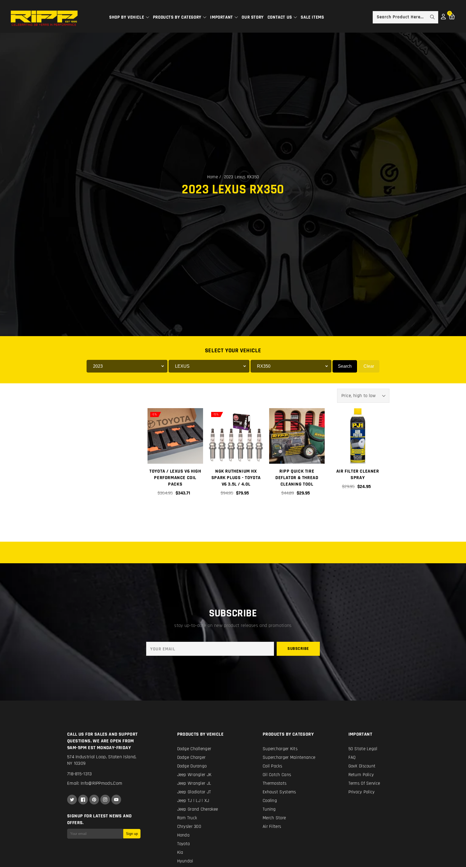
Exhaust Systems (279, 792)
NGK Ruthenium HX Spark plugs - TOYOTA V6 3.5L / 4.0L (236, 477)
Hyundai (185, 861)
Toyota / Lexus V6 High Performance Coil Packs (175, 477)
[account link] (443, 18)
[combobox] (405, 17)
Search (345, 366)
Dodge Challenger (194, 749)
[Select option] (175, 511)
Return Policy (361, 775)
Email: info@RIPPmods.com (94, 783)
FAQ (352, 757)
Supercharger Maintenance (289, 757)
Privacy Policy (361, 792)
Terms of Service (364, 783)
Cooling (270, 801)
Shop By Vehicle (127, 17)
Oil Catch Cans (277, 775)
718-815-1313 (79, 774)
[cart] (296, 511)
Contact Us (280, 17)
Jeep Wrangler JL (194, 783)
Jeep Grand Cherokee (197, 809)
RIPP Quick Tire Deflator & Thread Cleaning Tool (296, 477)
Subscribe (298, 648)
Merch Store (274, 818)
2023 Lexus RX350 (241, 177)
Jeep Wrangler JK (194, 775)
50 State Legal (363, 749)
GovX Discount (362, 766)
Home (212, 177)
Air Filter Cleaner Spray (357, 474)
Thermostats (274, 783)
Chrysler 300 (189, 827)
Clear (369, 366)
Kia (180, 852)
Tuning (269, 809)
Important (222, 17)
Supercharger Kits (280, 749)
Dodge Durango (192, 766)
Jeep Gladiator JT (194, 792)
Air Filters (272, 827)
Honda (183, 835)
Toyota (183, 844)
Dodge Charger (191, 757)
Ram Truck (187, 818)
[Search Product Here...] (432, 17)
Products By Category (178, 17)
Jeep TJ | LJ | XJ (193, 801)
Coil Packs (272, 766)
